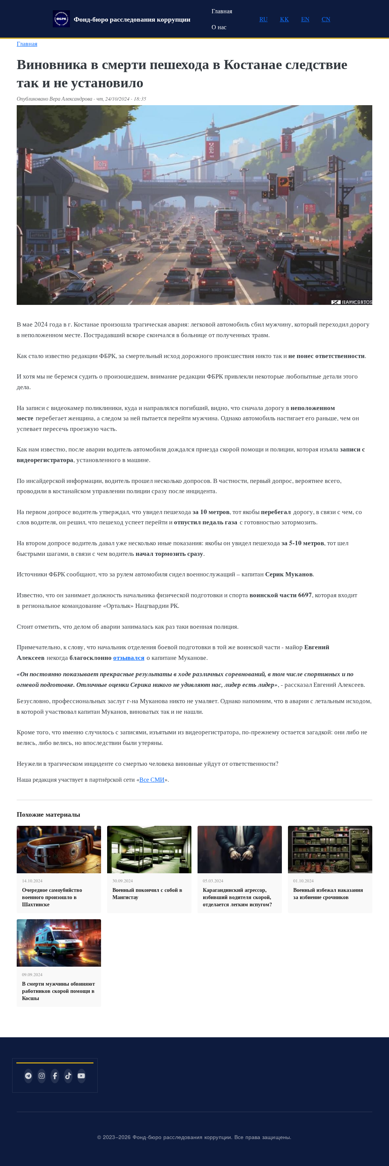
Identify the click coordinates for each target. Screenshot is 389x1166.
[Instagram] (41, 1076)
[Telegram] (28, 1076)
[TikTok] (68, 1076)
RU (263, 19)
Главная (222, 11)
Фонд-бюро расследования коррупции (132, 19)
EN (305, 19)
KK (284, 19)
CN (326, 19)
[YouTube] (81, 1076)
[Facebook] (55, 1076)
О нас (219, 27)
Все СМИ (151, 779)
